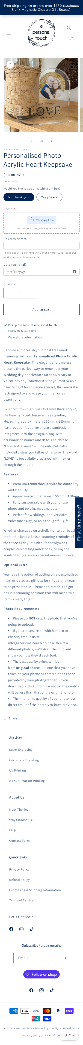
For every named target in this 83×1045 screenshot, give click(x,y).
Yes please (49, 197)
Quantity (9, 284)
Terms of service (54, 1035)
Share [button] (13, 718)
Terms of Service (21, 900)
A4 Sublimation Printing (27, 781)
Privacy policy (31, 1035)
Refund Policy (19, 880)
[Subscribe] (64, 958)
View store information (25, 337)
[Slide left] (31, 141)
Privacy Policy (19, 869)
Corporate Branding (24, 760)
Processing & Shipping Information (35, 890)
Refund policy (71, 1028)
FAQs (12, 830)
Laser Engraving (21, 750)
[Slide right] (52, 141)
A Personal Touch (23, 1028)
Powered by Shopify (47, 1028)
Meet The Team (20, 809)
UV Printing (17, 770)
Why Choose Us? (21, 820)
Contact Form (19, 841)
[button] (9, 33)
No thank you (19, 197)
